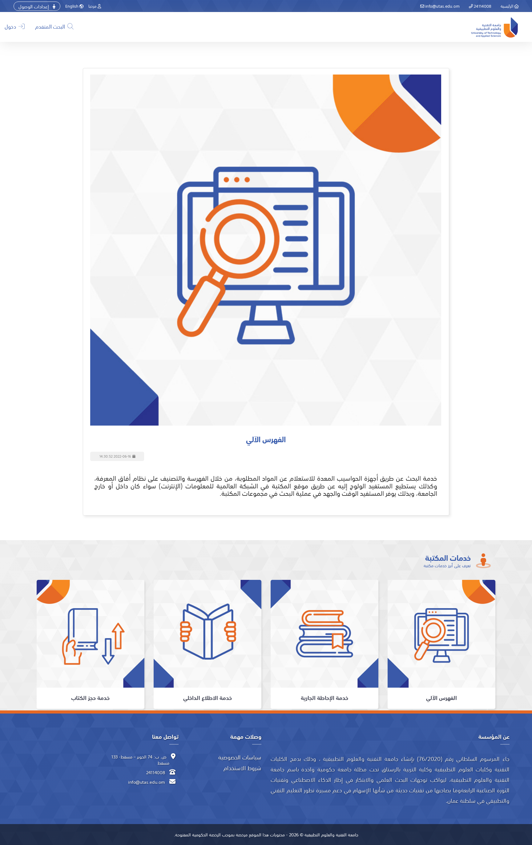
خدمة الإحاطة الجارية (324, 697)
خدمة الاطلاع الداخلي (207, 697)
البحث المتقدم (50, 26)
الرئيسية (507, 6)
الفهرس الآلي (441, 697)
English (72, 6)
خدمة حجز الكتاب (90, 697)
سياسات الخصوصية (239, 757)
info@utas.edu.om (442, 6)
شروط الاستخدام (242, 767)
